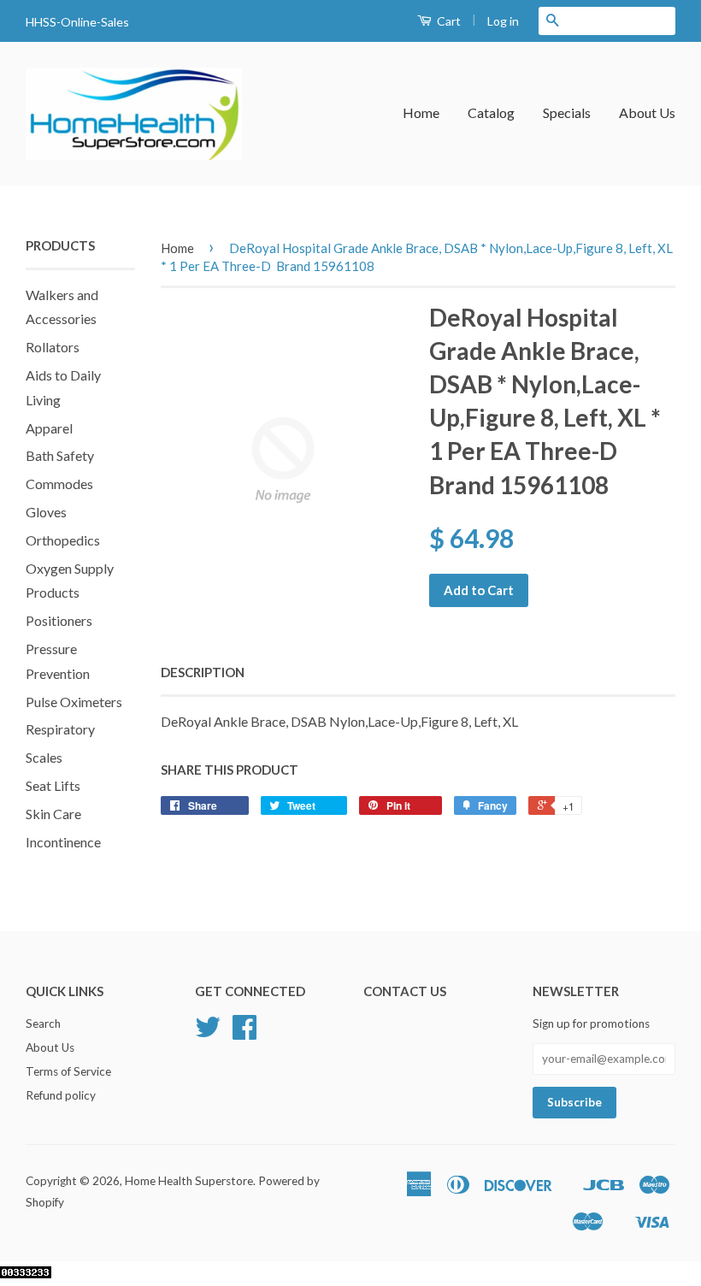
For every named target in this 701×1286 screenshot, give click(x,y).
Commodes (59, 483)
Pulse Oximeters (74, 701)
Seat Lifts (53, 785)
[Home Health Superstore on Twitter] (208, 1033)
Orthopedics (63, 540)
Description (202, 672)
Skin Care (53, 813)
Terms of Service (68, 1071)
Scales (44, 757)
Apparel (49, 428)
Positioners (59, 620)
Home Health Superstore (189, 1181)
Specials (567, 112)
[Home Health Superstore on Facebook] (244, 1033)
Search (43, 1023)
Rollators (53, 347)
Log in (503, 21)
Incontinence (63, 842)
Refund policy (61, 1095)
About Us (647, 112)
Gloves (46, 512)
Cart (447, 21)
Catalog (491, 112)
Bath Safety (60, 455)
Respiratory (60, 729)
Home (421, 112)
